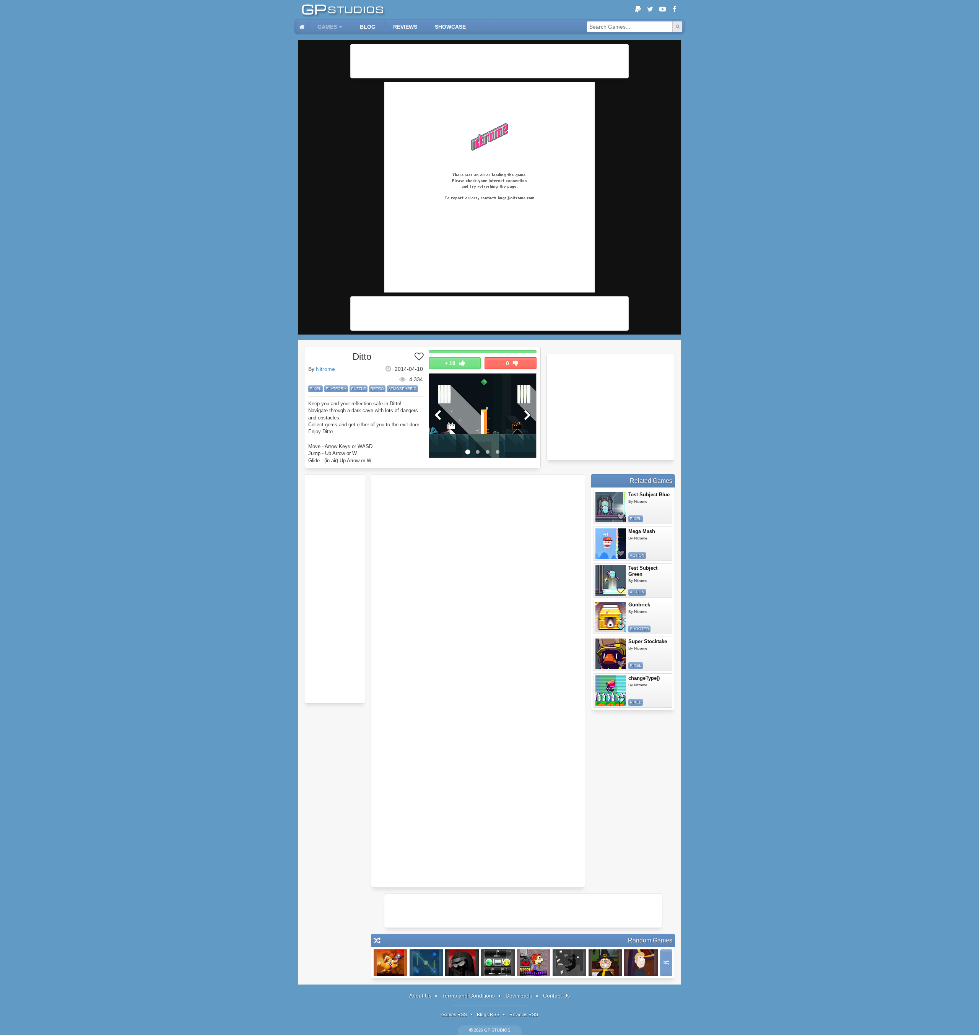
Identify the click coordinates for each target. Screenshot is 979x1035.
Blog (368, 27)
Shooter (639, 629)
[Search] (677, 26)
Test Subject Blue (649, 494)
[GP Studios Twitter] (650, 9)
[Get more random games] (666, 962)
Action (637, 555)
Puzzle (358, 389)
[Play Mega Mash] (610, 543)
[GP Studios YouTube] (662, 9)
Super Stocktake (647, 641)
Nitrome (325, 369)
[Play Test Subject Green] (610, 580)
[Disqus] (478, 580)
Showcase (450, 27)
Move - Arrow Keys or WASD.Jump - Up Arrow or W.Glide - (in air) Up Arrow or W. (341, 453)
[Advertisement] (489, 61)
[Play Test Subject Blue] (610, 507)
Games (327, 27)
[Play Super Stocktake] (610, 654)
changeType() (644, 678)
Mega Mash (641, 531)
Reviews (405, 27)
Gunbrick (639, 605)
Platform (336, 389)
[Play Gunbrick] (610, 617)
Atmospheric (402, 389)
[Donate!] (638, 9)
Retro (377, 389)
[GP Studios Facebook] (674, 9)
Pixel (315, 389)
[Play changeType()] (610, 690)
